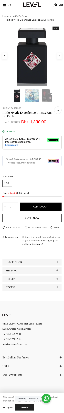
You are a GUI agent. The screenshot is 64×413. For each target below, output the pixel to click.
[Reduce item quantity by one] (5, 207)
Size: (7, 176)
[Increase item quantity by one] (16, 207)
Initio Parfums (11, 108)
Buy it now (32, 217)
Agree (24, 407)
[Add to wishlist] (58, 110)
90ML (7, 183)
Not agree (8, 407)
